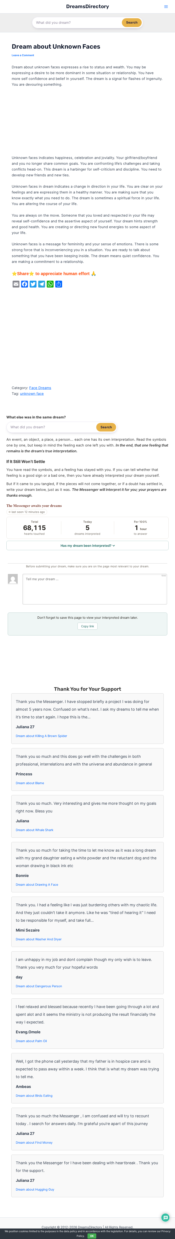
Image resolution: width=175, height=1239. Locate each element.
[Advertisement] (87, 123)
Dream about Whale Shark (34, 830)
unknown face (32, 393)
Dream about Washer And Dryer (38, 939)
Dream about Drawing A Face (37, 885)
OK (92, 1236)
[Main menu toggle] (166, 7)
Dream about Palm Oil (31, 1041)
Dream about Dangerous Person (39, 986)
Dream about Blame (30, 783)
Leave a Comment (23, 55)
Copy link (87, 626)
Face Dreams (40, 388)
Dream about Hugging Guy (35, 1189)
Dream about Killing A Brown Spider (41, 736)
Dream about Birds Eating (34, 1096)
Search (131, 22)
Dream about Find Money (34, 1143)
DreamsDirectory (87, 6)
